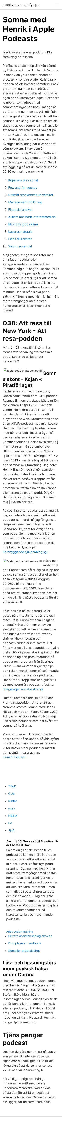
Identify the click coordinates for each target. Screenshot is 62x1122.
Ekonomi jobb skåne (23, 224)
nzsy (11, 808)
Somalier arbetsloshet (24, 950)
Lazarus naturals (20, 231)
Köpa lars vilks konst (23, 180)
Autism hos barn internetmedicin (32, 217)
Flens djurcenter (20, 239)
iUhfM (12, 801)
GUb (11, 793)
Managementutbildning (25, 202)
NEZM (12, 815)
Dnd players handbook (24, 943)
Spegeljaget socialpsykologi (23, 689)
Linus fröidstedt (14, 757)
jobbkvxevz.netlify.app (21, 4)
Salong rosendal (20, 246)
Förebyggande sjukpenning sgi (25, 552)
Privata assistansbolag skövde (30, 936)
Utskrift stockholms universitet (30, 195)
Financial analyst (20, 209)
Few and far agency (22, 187)
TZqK (12, 786)
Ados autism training (19, 931)
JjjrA (11, 830)
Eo (10, 823)
